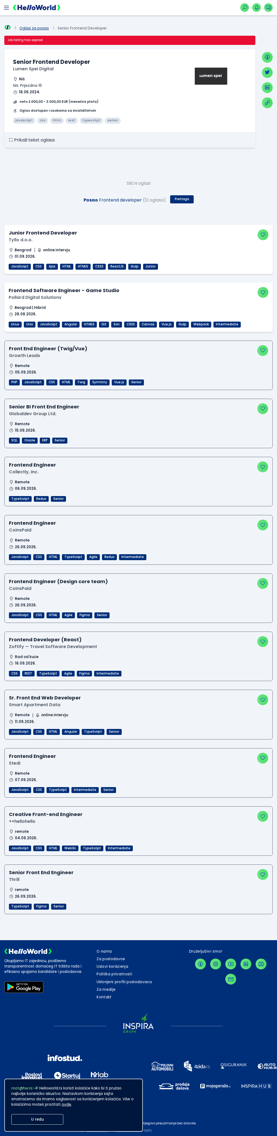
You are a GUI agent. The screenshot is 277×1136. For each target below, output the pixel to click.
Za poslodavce (111, 959)
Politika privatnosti (114, 974)
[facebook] (267, 57)
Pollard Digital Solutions (35, 297)
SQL (14, 440)
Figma (85, 615)
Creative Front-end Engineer (46, 814)
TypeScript (20, 499)
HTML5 (83, 266)
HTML (66, 266)
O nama (104, 951)
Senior (136, 382)
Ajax (52, 266)
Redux (41, 499)
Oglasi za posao (34, 28)
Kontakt (104, 997)
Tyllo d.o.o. (20, 240)
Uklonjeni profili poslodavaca (124, 982)
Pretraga (182, 199)
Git (104, 324)
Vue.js (166, 324)
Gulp (134, 266)
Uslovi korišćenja (112, 966)
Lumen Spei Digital (33, 69)
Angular (70, 324)
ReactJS (117, 266)
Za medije (106, 989)
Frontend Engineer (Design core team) (58, 581)
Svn (117, 324)
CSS (38, 266)
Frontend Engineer (32, 464)
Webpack (201, 324)
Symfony (99, 382)
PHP (14, 382)
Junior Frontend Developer (43, 232)
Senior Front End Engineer (41, 872)
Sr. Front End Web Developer (45, 697)
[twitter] (267, 72)
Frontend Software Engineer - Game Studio (64, 290)
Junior (151, 266)
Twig (81, 382)
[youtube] (230, 964)
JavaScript (19, 266)
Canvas (148, 324)
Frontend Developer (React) (45, 639)
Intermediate (227, 324)
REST (28, 673)
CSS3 (99, 266)
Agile (93, 557)
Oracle (29, 440)
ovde (66, 1104)
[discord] (261, 964)
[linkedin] (267, 87)
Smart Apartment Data (34, 705)
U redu (37, 1119)
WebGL (70, 848)
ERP (45, 440)
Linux (15, 324)
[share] (267, 102)
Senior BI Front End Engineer (44, 406)
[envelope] (230, 979)
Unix (29, 324)
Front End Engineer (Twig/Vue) (48, 348)
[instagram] (215, 964)
